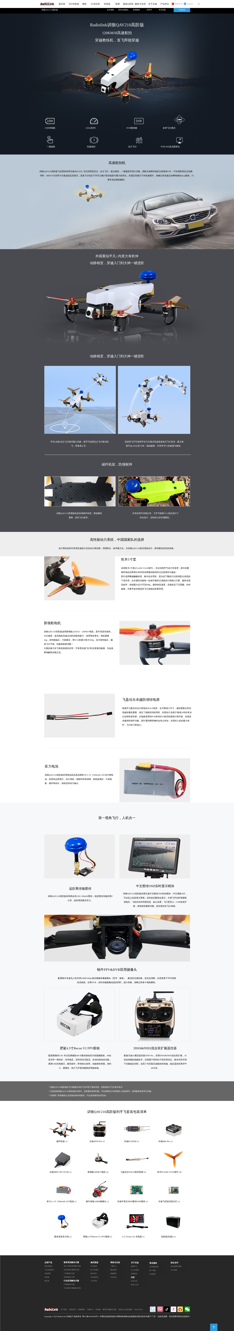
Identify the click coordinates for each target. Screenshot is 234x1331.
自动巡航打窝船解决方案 (72, 1288)
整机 (84, 4)
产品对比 (164, 4)
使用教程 (136, 10)
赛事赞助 (81, 1310)
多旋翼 (47, 1277)
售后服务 (153, 1263)
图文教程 (113, 1270)
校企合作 (174, 1263)
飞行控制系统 (49, 1270)
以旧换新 (152, 1274)
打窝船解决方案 (69, 1284)
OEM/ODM (138, 1310)
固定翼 (47, 1281)
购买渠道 (94, 1263)
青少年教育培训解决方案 (72, 1266)
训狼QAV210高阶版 (49, 10)
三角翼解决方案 (69, 1273)
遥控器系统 (48, 1266)
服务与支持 (140, 4)
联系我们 (72, 1310)
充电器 (107, 4)
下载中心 (113, 1266)
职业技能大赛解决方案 (71, 1270)
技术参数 (110, 10)
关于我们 (63, 1310)
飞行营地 (94, 1281)
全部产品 (48, 1263)
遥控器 (62, 4)
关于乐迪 (152, 4)
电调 (117, 4)
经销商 (98, 1310)
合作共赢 (174, 1270)
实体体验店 (94, 1277)
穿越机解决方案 (69, 1277)
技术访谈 (134, 1281)
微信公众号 (135, 1285)
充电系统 (48, 1273)
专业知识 (113, 1277)
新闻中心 (134, 1266)
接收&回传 (128, 4)
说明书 (149, 10)
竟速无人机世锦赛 (125, 1310)
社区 (133, 1277)
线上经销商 (94, 1270)
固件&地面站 (123, 10)
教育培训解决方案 (71, 1262)
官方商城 (94, 1266)
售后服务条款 (154, 1267)
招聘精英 (134, 1274)
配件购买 (94, 1273)
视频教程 (113, 1273)
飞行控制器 (73, 4)
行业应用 (95, 4)
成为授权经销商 (176, 1266)
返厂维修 (152, 1270)
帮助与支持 (115, 1263)
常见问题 (162, 10)
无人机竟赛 (135, 1270)
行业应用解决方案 (71, 1281)
